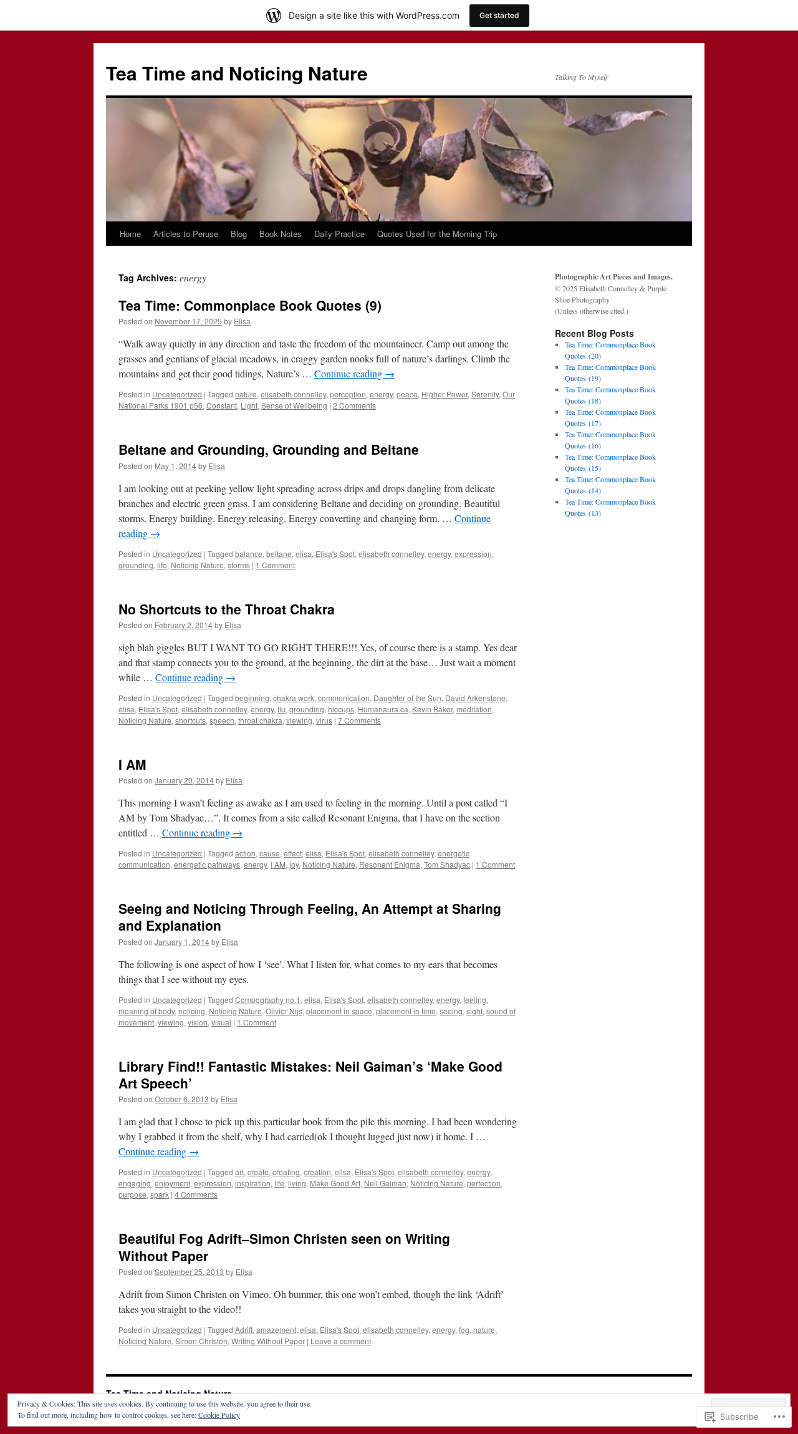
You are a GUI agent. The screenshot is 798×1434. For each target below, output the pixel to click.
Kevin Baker (432, 709)
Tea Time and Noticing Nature (237, 72)
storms (239, 565)
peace (407, 394)
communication (344, 697)
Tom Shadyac (447, 864)
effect (293, 853)
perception (348, 394)
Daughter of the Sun (407, 697)
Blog (239, 234)
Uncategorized (177, 394)
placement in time (406, 1010)
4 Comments (196, 1194)
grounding (135, 565)
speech (221, 720)
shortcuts (190, 720)
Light (249, 405)
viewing (299, 720)
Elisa (242, 321)
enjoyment (172, 1183)
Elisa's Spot (335, 553)
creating (286, 1171)
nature (246, 394)
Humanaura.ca (383, 709)
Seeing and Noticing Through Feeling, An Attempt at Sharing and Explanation (309, 916)
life (162, 565)
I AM (132, 764)
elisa (304, 553)
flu (281, 709)
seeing (451, 1010)
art (239, 1171)
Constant (221, 405)
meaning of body (146, 1010)
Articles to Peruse (185, 234)
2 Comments (354, 405)
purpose (132, 1194)
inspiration (253, 1183)
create (258, 1171)
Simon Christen (201, 1340)
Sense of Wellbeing (294, 405)
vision (198, 1022)
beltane (279, 553)
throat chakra (260, 720)
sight (474, 1010)
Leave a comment (340, 1340)
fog (464, 1329)
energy (381, 394)
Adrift (243, 1329)
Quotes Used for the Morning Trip (437, 234)
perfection (484, 1183)
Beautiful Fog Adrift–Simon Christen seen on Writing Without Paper (284, 1246)
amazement (276, 1329)
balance (248, 553)
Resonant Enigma (389, 864)
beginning (252, 697)
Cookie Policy (219, 1415)
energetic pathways (207, 864)
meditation (474, 709)
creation (317, 1171)
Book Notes (280, 234)
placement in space (339, 1010)
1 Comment (275, 565)
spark (159, 1194)
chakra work (293, 697)
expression (473, 553)
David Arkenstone (475, 697)
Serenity (485, 394)
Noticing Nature (197, 565)
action (245, 853)
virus (324, 720)
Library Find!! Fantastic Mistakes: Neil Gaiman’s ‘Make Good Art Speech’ (310, 1074)
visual (221, 1022)
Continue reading (354, 373)
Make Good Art (335, 1183)
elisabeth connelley (293, 394)
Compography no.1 (267, 999)
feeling (474, 999)
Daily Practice (339, 234)
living (297, 1183)
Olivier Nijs (284, 1010)
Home (130, 234)
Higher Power (444, 394)
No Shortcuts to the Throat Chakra (226, 608)
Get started (499, 15)
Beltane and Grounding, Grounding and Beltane (268, 449)
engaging (134, 1183)
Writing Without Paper (268, 1340)
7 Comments (359, 720)
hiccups (341, 709)
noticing (191, 1010)
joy (294, 864)
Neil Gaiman (385, 1183)
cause (269, 853)
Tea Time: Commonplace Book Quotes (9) (250, 305)
